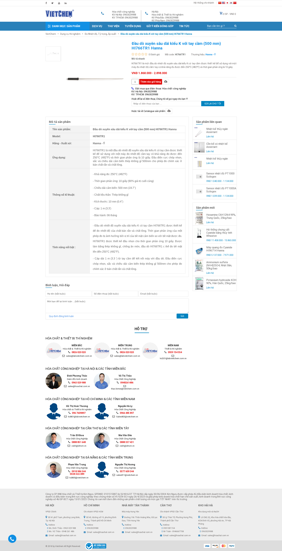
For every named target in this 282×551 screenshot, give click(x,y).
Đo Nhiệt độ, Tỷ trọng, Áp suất (100, 34)
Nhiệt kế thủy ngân (217, 158)
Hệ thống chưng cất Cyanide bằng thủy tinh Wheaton (219, 232)
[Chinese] (234, 3)
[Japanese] (227, 3)
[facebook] (46, 3)
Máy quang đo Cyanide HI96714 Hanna (219, 249)
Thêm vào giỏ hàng (150, 81)
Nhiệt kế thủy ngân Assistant (217, 130)
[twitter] (52, 3)
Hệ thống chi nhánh (204, 2)
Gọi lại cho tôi (212, 103)
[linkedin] (66, 3)
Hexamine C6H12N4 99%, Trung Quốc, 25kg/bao (221, 216)
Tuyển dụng (133, 26)
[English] (223, 3)
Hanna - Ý (210, 54)
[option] (53, 54)
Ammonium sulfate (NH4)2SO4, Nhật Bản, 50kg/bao (219, 265)
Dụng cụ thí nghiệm (70, 34)
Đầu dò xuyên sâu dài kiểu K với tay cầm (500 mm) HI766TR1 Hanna (156, 34)
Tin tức (184, 26)
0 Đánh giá (154, 54)
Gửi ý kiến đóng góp (160, 26)
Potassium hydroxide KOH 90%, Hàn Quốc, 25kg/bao (221, 282)
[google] (59, 3)
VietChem (51, 34)
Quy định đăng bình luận (61, 316)
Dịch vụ (97, 26)
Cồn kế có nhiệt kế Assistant (216, 145)
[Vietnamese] (219, 3)
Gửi (182, 316)
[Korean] (231, 3)
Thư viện (113, 26)
